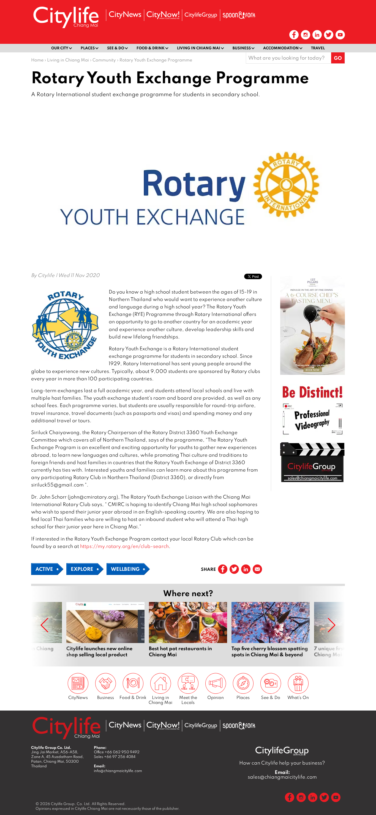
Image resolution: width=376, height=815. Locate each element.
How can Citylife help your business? (282, 763)
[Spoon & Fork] (239, 15)
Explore (82, 569)
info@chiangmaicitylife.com (118, 770)
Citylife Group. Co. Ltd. (71, 803)
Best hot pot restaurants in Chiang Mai (188, 630)
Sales (114, 756)
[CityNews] (125, 15)
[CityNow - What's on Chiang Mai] (163, 15)
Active (44, 569)
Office (117, 751)
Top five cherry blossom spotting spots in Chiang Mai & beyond (270, 630)
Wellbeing (125, 569)
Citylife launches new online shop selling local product (105, 630)
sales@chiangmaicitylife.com (282, 774)
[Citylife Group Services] (201, 15)
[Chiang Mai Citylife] (66, 17)
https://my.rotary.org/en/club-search (124, 546)
